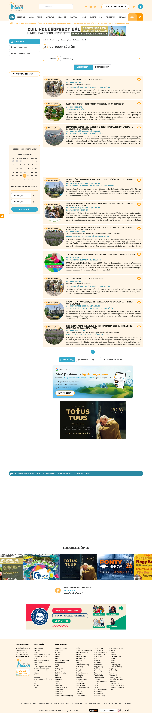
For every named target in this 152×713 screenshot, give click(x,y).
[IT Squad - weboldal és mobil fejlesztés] (124, 710)
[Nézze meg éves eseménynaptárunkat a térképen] (140, 17)
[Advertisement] (93, 161)
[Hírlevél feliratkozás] (86, 6)
